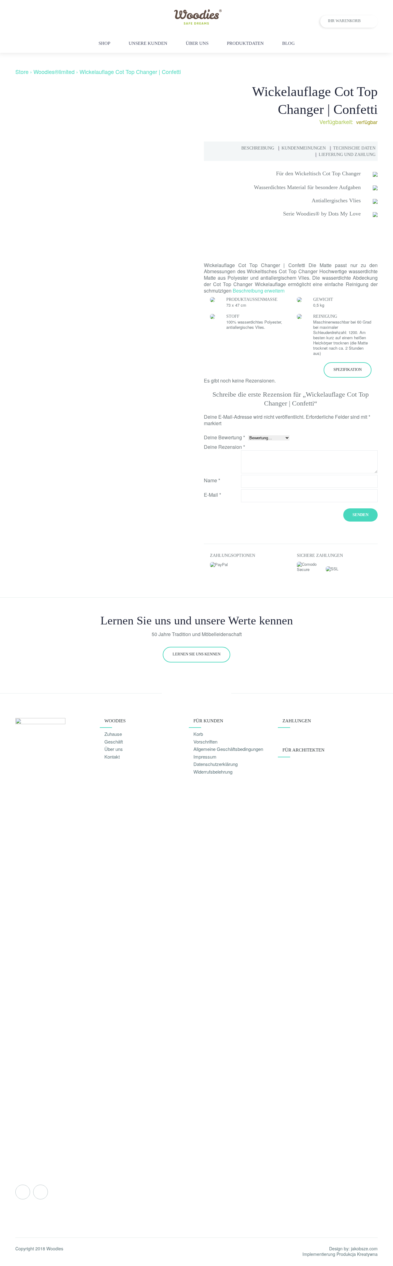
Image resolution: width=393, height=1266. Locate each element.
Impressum (204, 756)
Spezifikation (347, 369)
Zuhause (113, 734)
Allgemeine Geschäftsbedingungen (228, 749)
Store (22, 72)
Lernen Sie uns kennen (196, 654)
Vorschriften (205, 741)
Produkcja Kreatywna (357, 1254)
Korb (198, 734)
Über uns (113, 749)
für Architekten (303, 750)
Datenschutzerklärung (215, 764)
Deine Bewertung (224, 437)
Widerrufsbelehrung (212, 771)
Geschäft (113, 741)
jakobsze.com (364, 1248)
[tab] (257, 148)
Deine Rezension (224, 447)
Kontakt (112, 756)
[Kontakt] (361, 43)
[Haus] (148, 322)
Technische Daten (354, 148)
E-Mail (212, 494)
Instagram (40, 1192)
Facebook (22, 1192)
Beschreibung (257, 148)
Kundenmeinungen (304, 148)
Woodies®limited (54, 72)
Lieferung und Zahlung (347, 154)
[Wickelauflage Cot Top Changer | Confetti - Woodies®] (197, 22)
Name (212, 480)
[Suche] (374, 43)
